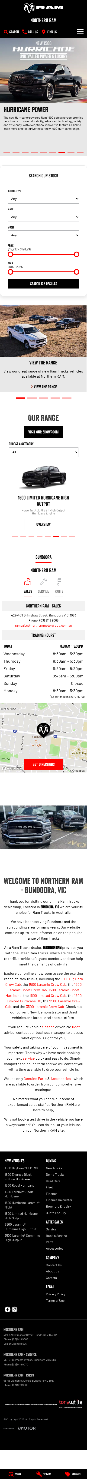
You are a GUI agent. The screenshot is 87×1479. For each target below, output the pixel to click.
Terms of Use (55, 1300)
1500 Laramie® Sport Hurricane (19, 1194)
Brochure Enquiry (58, 1206)
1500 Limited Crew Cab (47, 995)
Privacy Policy (55, 1294)
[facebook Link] (7, 1309)
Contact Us (54, 1265)
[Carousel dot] (6, 152)
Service (51, 1229)
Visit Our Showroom (43, 432)
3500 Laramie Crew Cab (45, 1006)
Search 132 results (43, 283)
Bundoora (43, 557)
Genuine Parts (35, 1078)
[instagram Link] (14, 1309)
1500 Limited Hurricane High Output (21, 1215)
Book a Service (56, 1236)
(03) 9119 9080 (20, 1384)
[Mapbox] (12, 768)
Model (11, 227)
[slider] (10, 254)
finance (48, 1027)
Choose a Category (21, 444)
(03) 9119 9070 (20, 1364)
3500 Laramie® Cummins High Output (22, 1237)
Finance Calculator (59, 1200)
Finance (51, 1194)
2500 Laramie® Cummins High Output (20, 1226)
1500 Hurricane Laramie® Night (22, 1205)
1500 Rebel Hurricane (19, 1185)
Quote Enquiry (56, 1213)
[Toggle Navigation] (80, 32)
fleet (76, 1027)
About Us (52, 1271)
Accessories (61, 1078)
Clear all (43, 183)
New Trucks (54, 1168)
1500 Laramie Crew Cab (47, 984)
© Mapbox (78, 770)
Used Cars (53, 1181)
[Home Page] (43, 8)
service (29, 1058)
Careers (51, 1278)
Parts (49, 1242)
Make (10, 209)
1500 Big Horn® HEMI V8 (21, 1168)
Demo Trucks (55, 1174)
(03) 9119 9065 (48, 620)
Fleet (49, 1187)
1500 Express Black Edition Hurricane (18, 1176)
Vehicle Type (14, 191)
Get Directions (44, 764)
